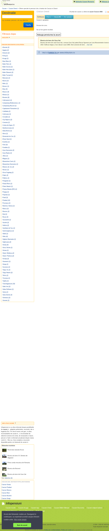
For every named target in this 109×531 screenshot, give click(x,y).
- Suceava (6, 267)
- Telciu (5, 275)
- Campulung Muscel (9, 106)
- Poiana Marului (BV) (9, 189)
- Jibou (5, 156)
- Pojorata (6, 195)
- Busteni (5, 97)
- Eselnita (6, 142)
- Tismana (6, 278)
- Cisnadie (6, 117)
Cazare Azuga (23, 508)
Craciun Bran (6, 493)
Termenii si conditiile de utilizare (34, 530)
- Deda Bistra (7, 131)
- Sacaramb (6, 220)
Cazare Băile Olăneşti (61, 508)
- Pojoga (5, 192)
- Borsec (5, 86)
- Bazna (5, 80)
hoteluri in (52, 53)
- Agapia (5, 50)
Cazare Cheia (46, 508)
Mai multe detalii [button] (20, 520)
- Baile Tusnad (7, 75)
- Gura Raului (7, 153)
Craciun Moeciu (6, 490)
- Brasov (5, 92)
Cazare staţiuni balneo (94, 508)
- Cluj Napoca (7, 119)
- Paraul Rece (7, 183)
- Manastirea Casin (8, 161)
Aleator (56, 17)
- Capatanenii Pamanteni (10, 108)
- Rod (4, 214)
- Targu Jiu (6, 270)
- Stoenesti (6, 261)
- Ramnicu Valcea (8, 206)
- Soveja (5, 258)
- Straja (5, 264)
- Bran (4, 89)
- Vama (5, 292)
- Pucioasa (6, 203)
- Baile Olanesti (7, 72)
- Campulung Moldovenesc (11, 103)
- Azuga (5, 58)
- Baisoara (6, 78)
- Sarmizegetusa (8, 231)
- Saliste (5, 225)
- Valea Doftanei (8, 289)
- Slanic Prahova (8, 256)
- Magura (5, 158)
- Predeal (6, 200)
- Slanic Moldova (8, 253)
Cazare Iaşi (35, 508)
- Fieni (5, 144)
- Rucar (5, 217)
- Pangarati (6, 181)
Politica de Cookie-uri (67, 530)
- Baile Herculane (8, 69)
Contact (83, 530)
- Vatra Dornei (7, 295)
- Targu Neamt (7, 272)
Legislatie (77, 530)
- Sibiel (5, 233)
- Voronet (5, 300)
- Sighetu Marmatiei (9, 239)
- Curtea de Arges (8, 125)
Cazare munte (11, 508)
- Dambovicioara (8, 128)
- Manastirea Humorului (10, 164)
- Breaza (5, 94)
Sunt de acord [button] (22, 525)
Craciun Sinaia (6, 484)
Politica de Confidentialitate (52, 530)
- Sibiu (5, 236)
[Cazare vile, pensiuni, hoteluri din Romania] (7, 3)
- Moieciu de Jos (8, 167)
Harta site (89, 530)
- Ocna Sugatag (7, 172)
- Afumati (5, 47)
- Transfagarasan (8, 283)
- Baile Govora (7, 67)
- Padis (5, 175)
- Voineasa (6, 297)
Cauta (28, 25)
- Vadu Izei (6, 286)
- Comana (6, 122)
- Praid (5, 197)
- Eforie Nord (6, 139)
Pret (48, 17)
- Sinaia (5, 245)
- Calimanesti (7, 100)
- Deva (5, 133)
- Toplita (5, 281)
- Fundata (6, 147)
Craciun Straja (6, 498)
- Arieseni (5, 53)
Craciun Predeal (6, 487)
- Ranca (5, 208)
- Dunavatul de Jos (8, 136)
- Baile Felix (6, 64)
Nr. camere (68, 17)
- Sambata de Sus (8, 228)
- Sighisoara (6, 242)
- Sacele (5, 222)
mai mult (89, 45)
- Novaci (5, 169)
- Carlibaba (6, 111)
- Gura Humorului (8, 150)
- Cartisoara (6, 114)
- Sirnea (5, 250)
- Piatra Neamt (7, 186)
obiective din (9, 478)
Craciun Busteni (6, 495)
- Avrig (5, 55)
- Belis (5, 83)
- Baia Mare (6, 61)
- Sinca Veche (7, 247)
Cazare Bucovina (78, 508)
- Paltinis (5, 178)
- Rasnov (5, 211)
